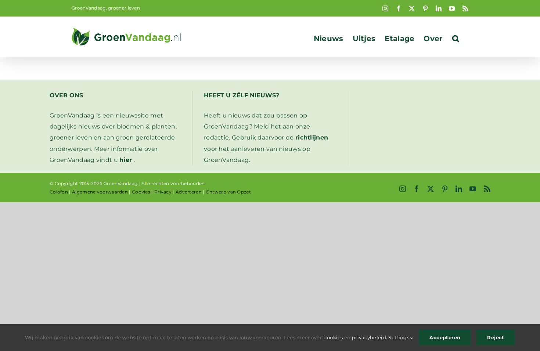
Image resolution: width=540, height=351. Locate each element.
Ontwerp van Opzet (228, 192)
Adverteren (189, 192)
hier (125, 159)
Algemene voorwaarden (100, 192)
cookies (333, 337)
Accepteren (444, 337)
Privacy (163, 192)
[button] (455, 38)
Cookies (141, 192)
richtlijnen (311, 137)
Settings (399, 337)
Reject (495, 337)
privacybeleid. (369, 337)
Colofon (59, 192)
